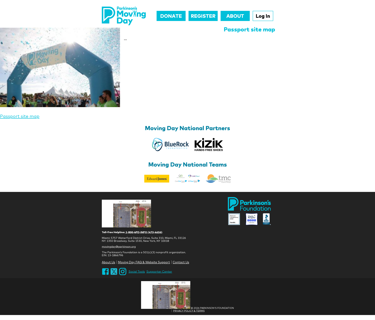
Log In (263, 16)
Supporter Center (159, 271)
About (235, 16)
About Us (108, 262)
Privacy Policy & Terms (189, 310)
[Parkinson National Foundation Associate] (234, 219)
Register (203, 16)
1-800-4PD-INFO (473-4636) (143, 232)
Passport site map (249, 29)
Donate (171, 16)
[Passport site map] (60, 67)
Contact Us (181, 262)
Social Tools (136, 271)
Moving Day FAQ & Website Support (144, 262)
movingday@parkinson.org (119, 246)
